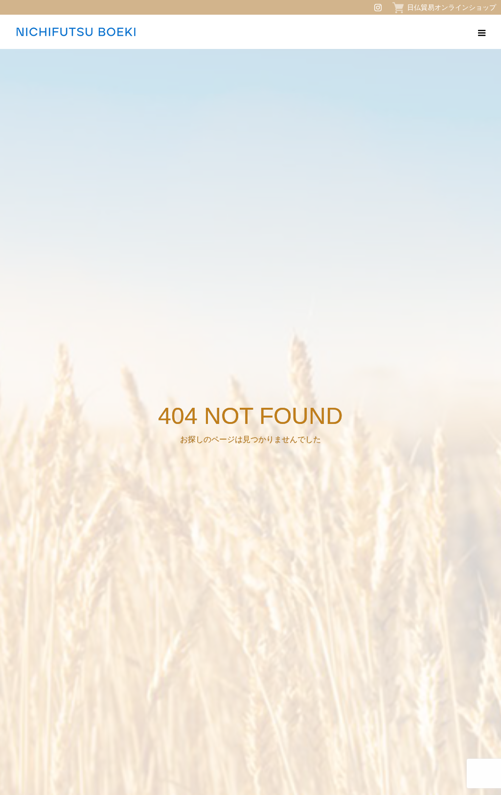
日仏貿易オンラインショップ (451, 7)
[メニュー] (481, 32)
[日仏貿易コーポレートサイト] (76, 32)
